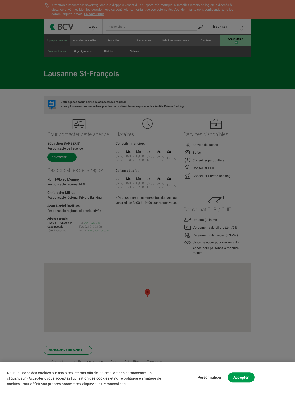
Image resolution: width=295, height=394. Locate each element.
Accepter (241, 377)
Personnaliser (209, 377)
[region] (147, 378)
